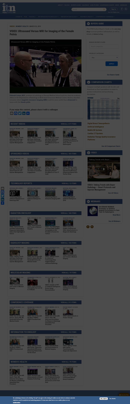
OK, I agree (103, 398)
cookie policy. (16, 402)
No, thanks (112, 398)
